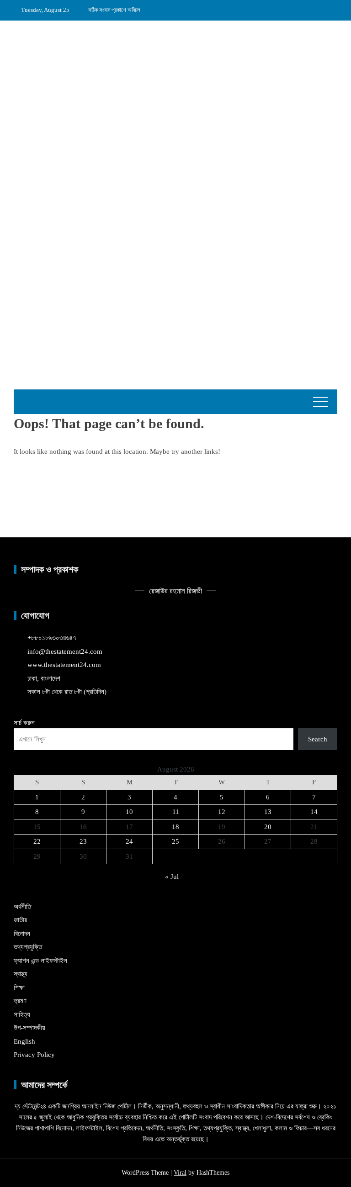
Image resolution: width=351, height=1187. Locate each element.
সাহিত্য (22, 1014)
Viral (180, 1172)
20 (267, 826)
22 (37, 841)
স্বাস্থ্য (20, 973)
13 (267, 811)
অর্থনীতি (22, 906)
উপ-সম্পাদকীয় (29, 1027)
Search (317, 739)
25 (175, 841)
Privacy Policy (34, 1054)
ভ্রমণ (20, 1000)
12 (221, 811)
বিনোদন (22, 933)
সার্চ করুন (24, 722)
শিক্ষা (19, 987)
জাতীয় (20, 920)
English (24, 1041)
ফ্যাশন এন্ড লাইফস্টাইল (40, 960)
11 (175, 811)
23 (83, 841)
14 (314, 811)
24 (129, 841)
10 (129, 811)
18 (175, 826)
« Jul (172, 876)
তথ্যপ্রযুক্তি (28, 947)
